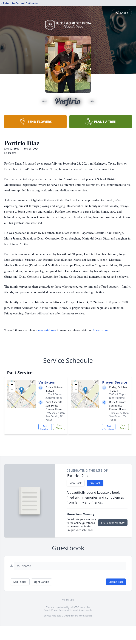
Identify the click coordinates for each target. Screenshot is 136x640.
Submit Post (116, 581)
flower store (100, 330)
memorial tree (47, 330)
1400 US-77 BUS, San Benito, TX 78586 (55, 416)
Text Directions (45, 427)
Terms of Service (77, 610)
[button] (21, 390)
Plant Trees (59, 427)
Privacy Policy (58, 610)
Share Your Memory (112, 522)
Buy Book (95, 483)
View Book (75, 483)
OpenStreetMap (72, 615)
